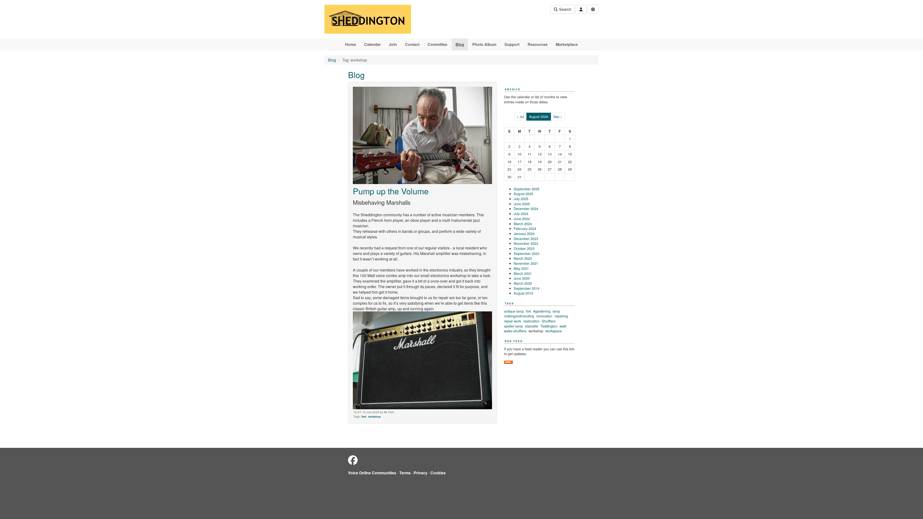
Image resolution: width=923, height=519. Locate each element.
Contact (412, 44)
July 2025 (521, 198)
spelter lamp (513, 325)
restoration (531, 320)
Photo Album (484, 44)
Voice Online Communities (372, 473)
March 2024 (523, 223)
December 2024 (526, 208)
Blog (459, 44)
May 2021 (521, 268)
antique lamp (514, 311)
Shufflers (548, 320)
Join (393, 44)
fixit (364, 416)
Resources (538, 44)
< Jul (520, 116)
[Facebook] (353, 460)
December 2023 (526, 238)
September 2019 (526, 288)
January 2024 (524, 233)
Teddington (548, 325)
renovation (544, 315)
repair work (512, 320)
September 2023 (526, 253)
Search (564, 9)
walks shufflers (515, 330)
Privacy (420, 473)
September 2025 (526, 188)
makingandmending (519, 315)
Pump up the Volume (391, 191)
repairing (561, 315)
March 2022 (523, 258)
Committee (437, 44)
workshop (374, 416)
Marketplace (567, 44)
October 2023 (524, 248)
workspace (553, 330)
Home (350, 44)
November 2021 (526, 263)
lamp (556, 311)
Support (512, 44)
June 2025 (522, 203)
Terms (405, 473)
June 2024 (522, 218)
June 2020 (522, 278)
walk (563, 325)
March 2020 (523, 283)
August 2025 (523, 193)
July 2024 (521, 213)
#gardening (541, 311)
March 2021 (523, 273)
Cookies (438, 473)
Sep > (557, 116)
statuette (531, 325)
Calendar (372, 44)
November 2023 (526, 243)
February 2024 (525, 228)
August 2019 (523, 293)
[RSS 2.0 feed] (508, 361)
